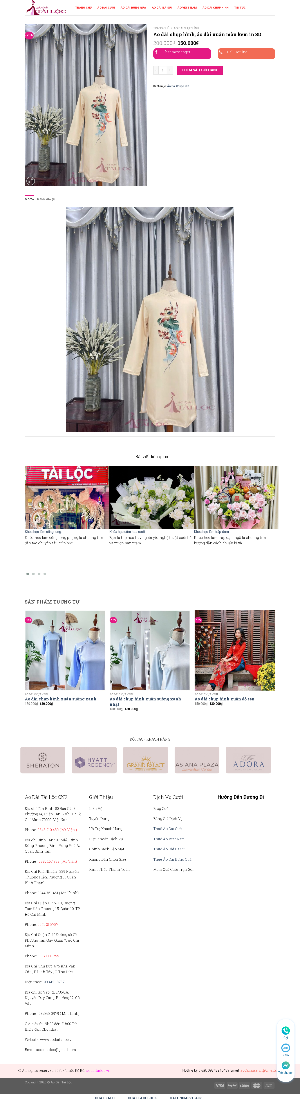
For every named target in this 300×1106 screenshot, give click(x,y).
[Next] (275, 666)
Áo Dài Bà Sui (162, 7)
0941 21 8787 (48, 924)
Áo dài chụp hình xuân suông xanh (60, 699)
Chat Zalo (105, 1098)
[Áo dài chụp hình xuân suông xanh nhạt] (150, 650)
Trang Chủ (83, 7)
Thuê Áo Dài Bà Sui (169, 849)
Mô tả (29, 199)
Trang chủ (161, 28)
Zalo (286, 1055)
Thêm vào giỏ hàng (200, 70)
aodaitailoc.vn (98, 1070)
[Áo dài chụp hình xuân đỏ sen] (235, 650)
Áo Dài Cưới (106, 7)
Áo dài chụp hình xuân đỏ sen (225, 699)
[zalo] (285, 1047)
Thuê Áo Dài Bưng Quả (172, 859)
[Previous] (25, 666)
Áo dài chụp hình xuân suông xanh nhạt (145, 701)
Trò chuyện (285, 1072)
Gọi (286, 1038)
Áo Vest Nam (187, 7)
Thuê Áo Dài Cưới (168, 828)
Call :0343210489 (186, 1098)
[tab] (29, 199)
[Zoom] (30, 181)
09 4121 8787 (54, 982)
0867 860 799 (48, 956)
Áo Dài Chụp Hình (215, 7)
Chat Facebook (142, 1098)
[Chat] (285, 1065)
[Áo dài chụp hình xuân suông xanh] (65, 650)
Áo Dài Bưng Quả (133, 7)
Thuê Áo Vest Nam (169, 839)
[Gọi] (285, 1030)
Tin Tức (240, 7)
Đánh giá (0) (46, 199)
